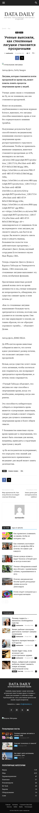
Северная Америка (13, 471)
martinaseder (9, 53)
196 (36, 658)
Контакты (15, 804)
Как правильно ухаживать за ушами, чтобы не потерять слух (25, 536)
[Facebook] (17, 58)
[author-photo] (20, 515)
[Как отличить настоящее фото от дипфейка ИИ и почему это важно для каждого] (7, 546)
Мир (9, 28)
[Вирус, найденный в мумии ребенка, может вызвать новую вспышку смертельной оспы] (6, 665)
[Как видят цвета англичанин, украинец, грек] (7, 756)
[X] (22, 58)
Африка (14, 671)
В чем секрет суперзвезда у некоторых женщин (25, 593)
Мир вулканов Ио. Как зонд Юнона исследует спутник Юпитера (10, 495)
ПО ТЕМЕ (6, 528)
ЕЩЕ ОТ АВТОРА (17, 528)
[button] (3, 3)
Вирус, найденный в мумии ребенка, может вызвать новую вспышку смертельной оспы (24, 665)
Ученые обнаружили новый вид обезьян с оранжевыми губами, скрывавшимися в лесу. (25, 570)
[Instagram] (17, 710)
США (21, 471)
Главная (8, 804)
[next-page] (6, 602)
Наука (21, 32)
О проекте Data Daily (26, 804)
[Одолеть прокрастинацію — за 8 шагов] (6, 643)
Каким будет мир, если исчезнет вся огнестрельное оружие (22, 653)
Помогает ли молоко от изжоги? (25, 743)
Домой (4, 28)
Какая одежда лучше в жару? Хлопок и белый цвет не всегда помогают (25, 558)
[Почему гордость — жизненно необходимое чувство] (6, 621)
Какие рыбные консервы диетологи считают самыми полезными (24, 631)
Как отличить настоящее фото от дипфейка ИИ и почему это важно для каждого (24, 547)
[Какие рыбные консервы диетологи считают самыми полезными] (6, 630)
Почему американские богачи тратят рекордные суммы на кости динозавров (24, 583)
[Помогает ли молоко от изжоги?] (7, 746)
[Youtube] (28, 710)
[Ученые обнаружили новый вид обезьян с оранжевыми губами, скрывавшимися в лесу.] (7, 568)
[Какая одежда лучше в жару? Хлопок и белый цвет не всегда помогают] (7, 558)
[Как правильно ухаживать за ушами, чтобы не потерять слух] (7, 535)
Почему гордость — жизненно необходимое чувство (22, 620)
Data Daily (20, 671)
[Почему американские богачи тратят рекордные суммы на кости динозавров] (7, 581)
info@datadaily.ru (26, 704)
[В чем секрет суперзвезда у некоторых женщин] (7, 594)
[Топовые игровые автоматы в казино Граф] (7, 736)
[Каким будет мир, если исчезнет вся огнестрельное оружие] (6, 654)
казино (16, 737)
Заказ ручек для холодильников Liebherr (31, 495)
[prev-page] (3, 602)
